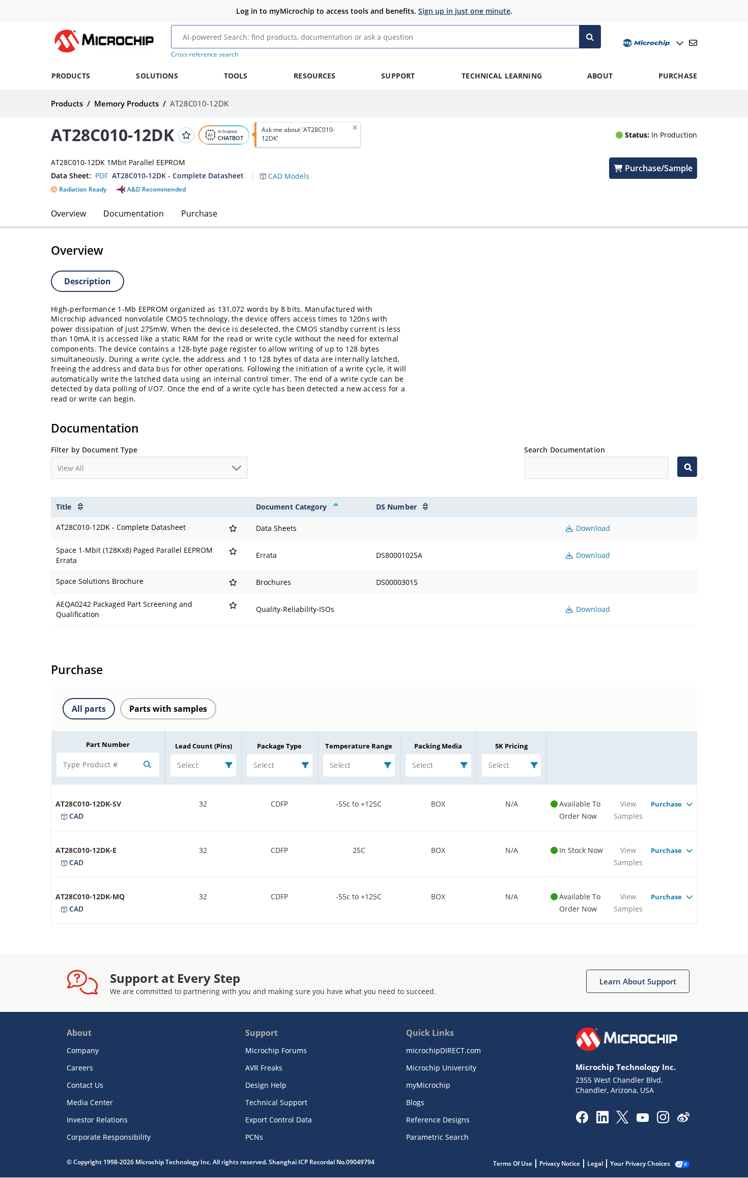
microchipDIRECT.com (443, 1050)
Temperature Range (358, 746)
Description (87, 281)
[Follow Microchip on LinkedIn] (602, 1120)
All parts (89, 708)
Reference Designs (438, 1120)
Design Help (265, 1085)
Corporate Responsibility (109, 1137)
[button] (290, 170)
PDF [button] (101, 175)
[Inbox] (693, 42)
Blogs (415, 1102)
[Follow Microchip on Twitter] (622, 1120)
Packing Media (438, 746)
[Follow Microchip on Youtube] (642, 1119)
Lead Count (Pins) (203, 746)
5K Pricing (511, 746)
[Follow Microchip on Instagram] (662, 1120)
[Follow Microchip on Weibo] (683, 1119)
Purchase (199, 213)
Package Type (279, 746)
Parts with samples (168, 708)
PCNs (254, 1137)
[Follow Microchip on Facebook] (582, 1120)
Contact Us (85, 1085)
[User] (652, 43)
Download (592, 528)
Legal (595, 1163)
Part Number (108, 744)
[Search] (590, 36)
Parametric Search (437, 1137)
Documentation (133, 213)
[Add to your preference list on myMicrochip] (186, 134)
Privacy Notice (559, 1163)
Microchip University (441, 1068)
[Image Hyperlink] (104, 52)
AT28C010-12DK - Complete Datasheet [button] (178, 175)
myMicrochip (428, 1085)
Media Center (90, 1102)
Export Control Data (278, 1120)
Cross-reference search (204, 54)
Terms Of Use (512, 1163)
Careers (80, 1068)
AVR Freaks (263, 1068)
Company (83, 1050)
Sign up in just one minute (464, 11)
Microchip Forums (276, 1050)
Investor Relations (97, 1120)
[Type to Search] (687, 467)
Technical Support (276, 1102)
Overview (68, 213)
